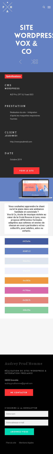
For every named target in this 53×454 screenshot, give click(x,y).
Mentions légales (26, 443)
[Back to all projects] (36, 61)
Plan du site (11, 443)
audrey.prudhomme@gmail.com (18, 383)
